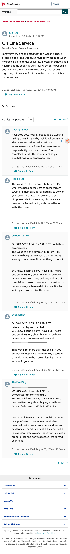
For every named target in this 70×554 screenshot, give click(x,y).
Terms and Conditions (46, 533)
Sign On (56, 4)
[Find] (65, 11)
